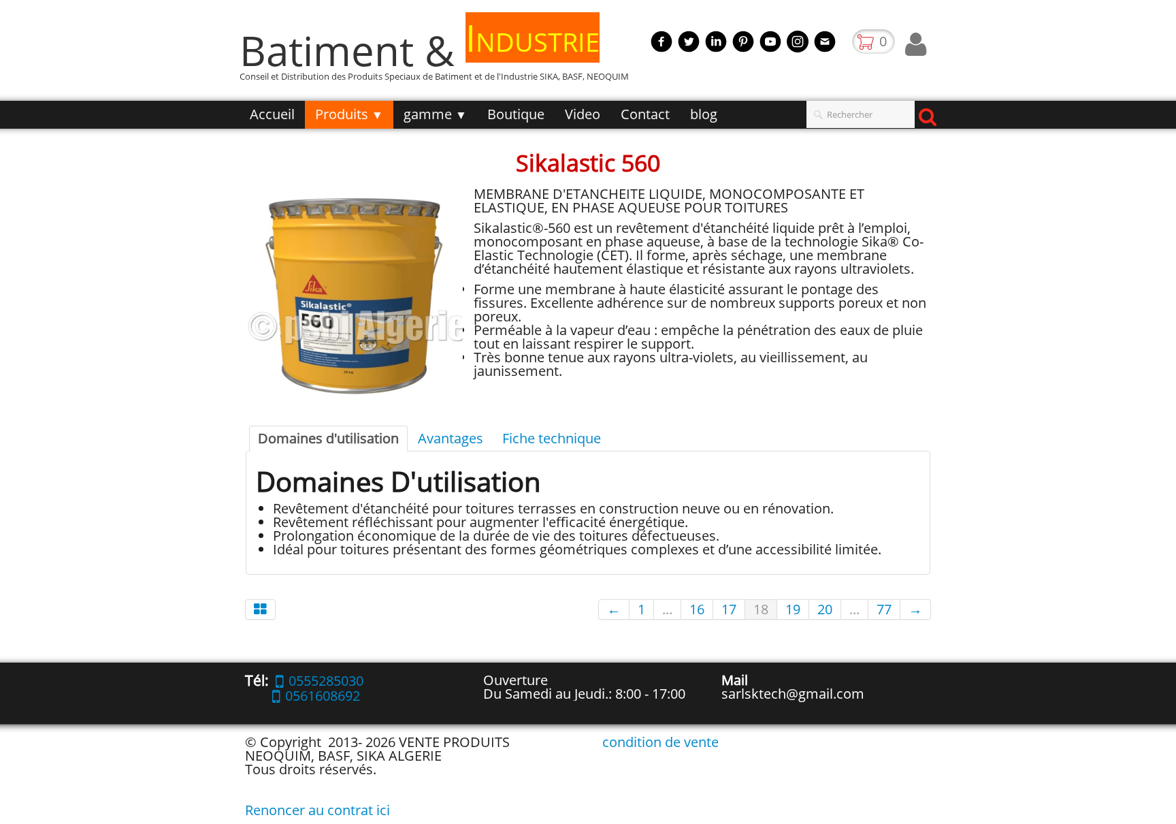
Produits (349, 114)
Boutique (515, 114)
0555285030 (326, 680)
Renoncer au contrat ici (317, 810)
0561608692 (322, 695)
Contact (645, 114)
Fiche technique (551, 438)
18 (760, 609)
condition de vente (660, 742)
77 (884, 609)
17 (728, 609)
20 (824, 609)
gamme (435, 114)
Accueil (272, 114)
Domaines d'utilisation (328, 438)
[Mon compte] (915, 44)
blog (703, 114)
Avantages (450, 438)
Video (582, 114)
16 (696, 609)
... (667, 609)
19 (792, 609)
